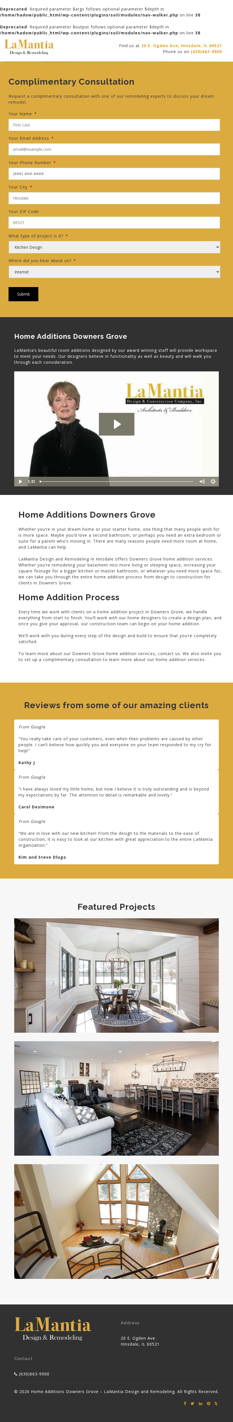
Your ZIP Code (24, 211)
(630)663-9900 (34, 1374)
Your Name (23, 113)
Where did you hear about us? (42, 260)
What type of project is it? (38, 236)
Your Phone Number (32, 162)
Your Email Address (31, 138)
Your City (20, 187)
